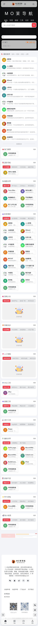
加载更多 (19, 144)
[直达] (36, 60)
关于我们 (31, 589)
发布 (13, 54)
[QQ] (14, 580)
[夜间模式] (35, 615)
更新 (17, 54)
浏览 (22, 54)
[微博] (19, 580)
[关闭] (35, 37)
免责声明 (15, 589)
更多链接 (7, 597)
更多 (34, 149)
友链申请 (7, 589)
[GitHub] (23, 580)
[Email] (28, 580)
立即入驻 (32, 42)
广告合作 (23, 589)
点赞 (27, 54)
